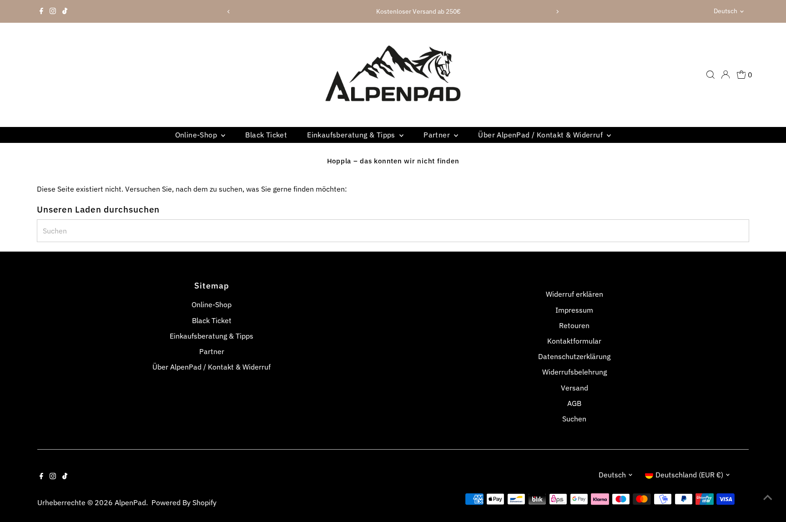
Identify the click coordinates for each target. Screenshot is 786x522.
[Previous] (228, 11)
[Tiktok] (65, 11)
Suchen (574, 418)
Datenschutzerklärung (574, 356)
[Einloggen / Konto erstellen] (725, 75)
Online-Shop (197, 134)
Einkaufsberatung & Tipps (352, 134)
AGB (574, 403)
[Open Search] (710, 75)
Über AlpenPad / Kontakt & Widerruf (541, 134)
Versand (574, 387)
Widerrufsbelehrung (574, 371)
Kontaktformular (574, 340)
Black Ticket (266, 134)
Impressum (574, 309)
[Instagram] (52, 11)
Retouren (574, 325)
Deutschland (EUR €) (689, 474)
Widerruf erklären (574, 294)
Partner (437, 134)
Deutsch (725, 11)
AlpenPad (130, 502)
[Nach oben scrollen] (768, 497)
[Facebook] (41, 11)
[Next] (557, 11)
